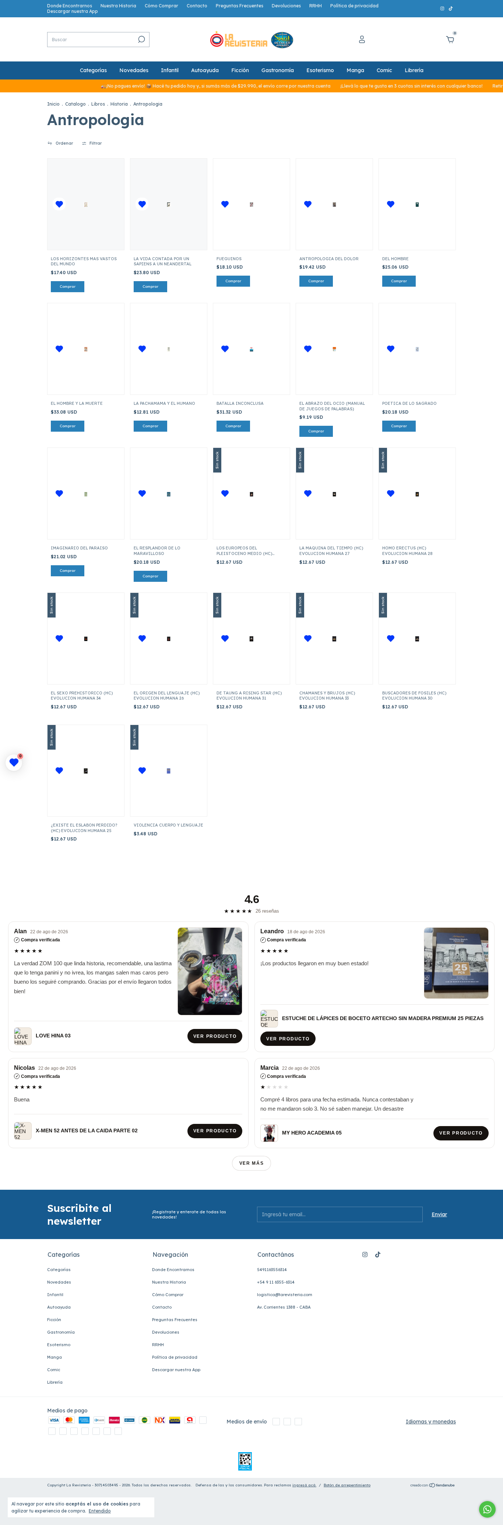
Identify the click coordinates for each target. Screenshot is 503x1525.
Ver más (251, 1163)
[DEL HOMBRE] (417, 204)
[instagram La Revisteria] (443, 8)
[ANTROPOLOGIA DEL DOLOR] (334, 204)
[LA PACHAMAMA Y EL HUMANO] (168, 349)
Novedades (133, 70)
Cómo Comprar (161, 5)
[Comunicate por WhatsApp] (487, 1509)
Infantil (170, 70)
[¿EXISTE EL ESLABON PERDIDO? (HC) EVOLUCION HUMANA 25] (85, 770)
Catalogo (75, 104)
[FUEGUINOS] (251, 204)
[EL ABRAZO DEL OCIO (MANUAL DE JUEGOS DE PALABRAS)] (334, 349)
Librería (414, 70)
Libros (98, 104)
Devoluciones (286, 5)
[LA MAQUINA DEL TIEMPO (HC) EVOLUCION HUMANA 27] (334, 493)
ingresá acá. (304, 1485)
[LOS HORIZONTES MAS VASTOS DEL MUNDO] (86, 204)
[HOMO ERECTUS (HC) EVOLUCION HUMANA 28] (417, 493)
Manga (355, 70)
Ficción (240, 70)
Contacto (197, 5)
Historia (119, 104)
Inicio (53, 104)
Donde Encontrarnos (69, 5)
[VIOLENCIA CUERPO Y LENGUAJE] (168, 770)
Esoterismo (320, 70)
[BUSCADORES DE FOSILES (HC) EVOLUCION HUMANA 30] (417, 638)
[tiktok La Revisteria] (451, 8)
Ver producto (214, 1036)
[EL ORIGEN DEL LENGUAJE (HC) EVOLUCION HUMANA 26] (168, 638)
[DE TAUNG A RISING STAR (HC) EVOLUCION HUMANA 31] (251, 638)
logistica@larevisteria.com (284, 1294)
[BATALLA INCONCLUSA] (251, 349)
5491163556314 (272, 1269)
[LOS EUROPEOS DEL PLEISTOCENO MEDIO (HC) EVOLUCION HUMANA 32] (251, 493)
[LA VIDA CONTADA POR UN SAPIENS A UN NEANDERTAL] (168, 204)
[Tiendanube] (433, 1486)
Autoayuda (205, 70)
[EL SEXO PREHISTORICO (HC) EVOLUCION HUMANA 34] (86, 638)
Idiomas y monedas (431, 1421)
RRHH (315, 5)
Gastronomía (277, 70)
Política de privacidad (354, 5)
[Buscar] (141, 39)
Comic (384, 70)
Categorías (93, 70)
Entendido (100, 1511)
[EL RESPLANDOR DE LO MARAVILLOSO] (168, 493)
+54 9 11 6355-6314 (276, 1282)
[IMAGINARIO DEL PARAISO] (86, 493)
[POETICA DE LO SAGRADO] (417, 349)
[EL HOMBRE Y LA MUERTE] (86, 349)
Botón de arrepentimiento (347, 1485)
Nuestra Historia (118, 5)
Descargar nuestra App (72, 11)
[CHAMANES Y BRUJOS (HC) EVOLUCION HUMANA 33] (334, 638)
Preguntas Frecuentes (239, 5)
